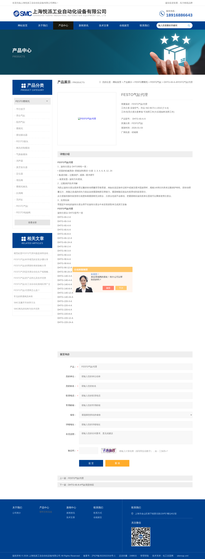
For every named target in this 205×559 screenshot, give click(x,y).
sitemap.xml (182, 555)
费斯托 (19, 128)
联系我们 (144, 25)
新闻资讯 (83, 25)
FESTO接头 (22, 141)
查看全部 (32, 222)
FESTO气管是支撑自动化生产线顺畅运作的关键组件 (32, 272)
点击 (47, 101)
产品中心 (63, 25)
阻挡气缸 (20, 122)
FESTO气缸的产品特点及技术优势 (30, 278)
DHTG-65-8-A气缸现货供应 (81, 485)
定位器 (19, 173)
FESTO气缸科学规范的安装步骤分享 (31, 259)
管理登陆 (144, 555)
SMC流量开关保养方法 (24, 302)
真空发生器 (21, 167)
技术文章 (104, 25)
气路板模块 (21, 154)
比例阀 (19, 193)
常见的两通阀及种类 (23, 296)
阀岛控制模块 (23, 148)
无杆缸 (19, 199)
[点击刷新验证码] (108, 450)
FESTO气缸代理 (76, 478)
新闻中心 (71, 507)
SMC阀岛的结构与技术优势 (26, 309)
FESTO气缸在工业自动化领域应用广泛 (32, 284)
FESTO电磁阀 (23, 212)
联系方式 (97, 513)
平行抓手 (20, 109)
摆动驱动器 (21, 135)
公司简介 (16, 513)
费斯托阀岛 (21, 186)
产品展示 (128, 82)
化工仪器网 (168, 555)
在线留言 (124, 25)
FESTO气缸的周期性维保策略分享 (30, 265)
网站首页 (22, 25)
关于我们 (43, 25)
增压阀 (19, 180)
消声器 (19, 160)
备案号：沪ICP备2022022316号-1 (99, 555)
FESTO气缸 (22, 206)
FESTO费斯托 (22, 101)
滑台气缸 (20, 115)
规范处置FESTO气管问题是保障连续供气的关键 (32, 253)
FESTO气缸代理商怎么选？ (27, 290)
